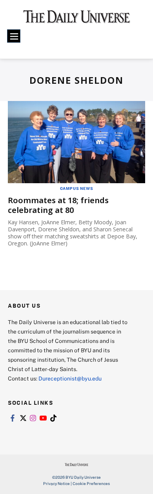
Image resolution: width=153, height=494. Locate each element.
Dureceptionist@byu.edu (70, 378)
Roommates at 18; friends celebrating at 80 (58, 205)
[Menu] (13, 36)
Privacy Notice (56, 483)
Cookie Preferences (91, 483)
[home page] (76, 19)
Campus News (76, 188)
